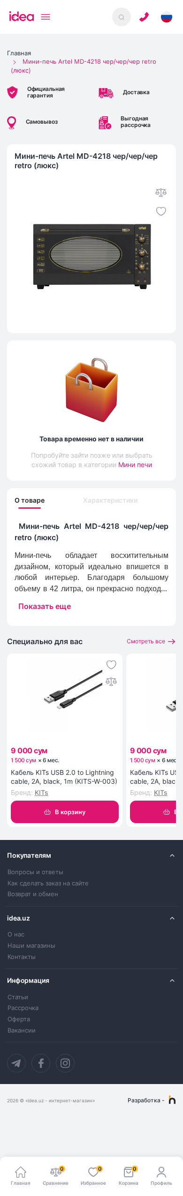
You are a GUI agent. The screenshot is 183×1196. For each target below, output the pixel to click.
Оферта (19, 1019)
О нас (16, 934)
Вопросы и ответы (35, 872)
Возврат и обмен (33, 894)
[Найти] (121, 16)
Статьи (18, 997)
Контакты (22, 956)
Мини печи (135, 464)
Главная (19, 53)
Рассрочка (23, 1007)
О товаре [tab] (30, 500)
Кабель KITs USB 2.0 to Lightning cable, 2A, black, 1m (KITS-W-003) (64, 777)
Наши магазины (31, 945)
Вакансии (22, 1030)
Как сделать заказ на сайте (48, 883)
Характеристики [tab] (110, 500)
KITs (41, 792)
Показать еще (44, 606)
